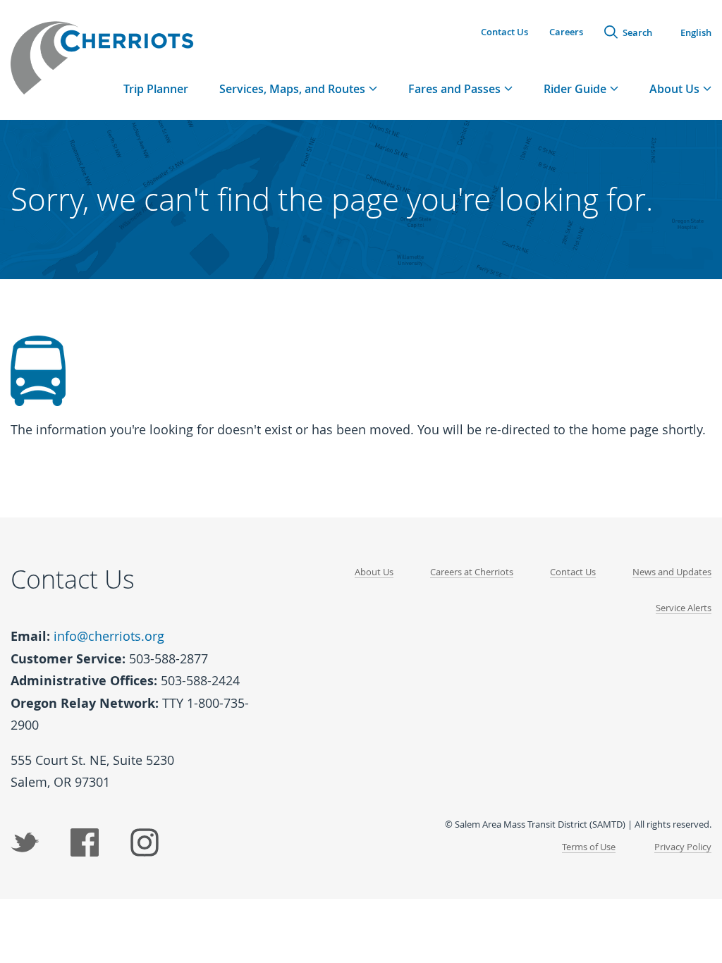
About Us (374, 571)
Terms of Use (589, 846)
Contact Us (504, 31)
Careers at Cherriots (471, 571)
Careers (566, 31)
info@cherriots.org (109, 635)
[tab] (298, 88)
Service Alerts (683, 607)
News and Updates (671, 571)
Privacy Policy (682, 846)
